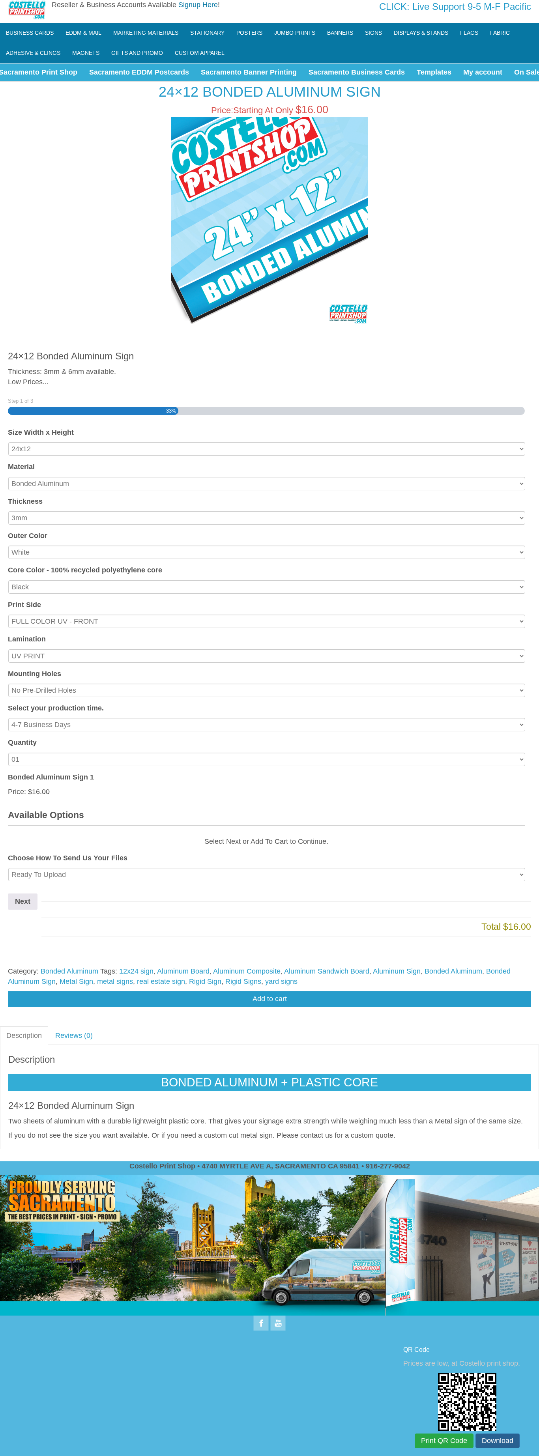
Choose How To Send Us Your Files (67, 858)
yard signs (281, 981)
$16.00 (39, 792)
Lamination (27, 639)
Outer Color (27, 536)
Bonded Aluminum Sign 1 (51, 777)
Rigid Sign (205, 981)
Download (497, 1441)
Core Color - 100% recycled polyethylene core (85, 570)
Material (21, 467)
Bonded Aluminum (69, 971)
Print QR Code (444, 1441)
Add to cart (270, 999)
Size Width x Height (41, 432)
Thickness (25, 501)
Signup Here (198, 5)
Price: (17, 792)
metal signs (115, 981)
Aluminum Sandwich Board (326, 971)
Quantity (22, 742)
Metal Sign (76, 981)
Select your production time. (56, 708)
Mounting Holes (34, 674)
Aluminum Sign (397, 971)
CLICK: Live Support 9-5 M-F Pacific (455, 6)
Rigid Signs (243, 981)
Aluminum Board (183, 971)
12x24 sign (136, 971)
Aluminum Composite (247, 971)
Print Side (24, 605)
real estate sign (161, 981)
